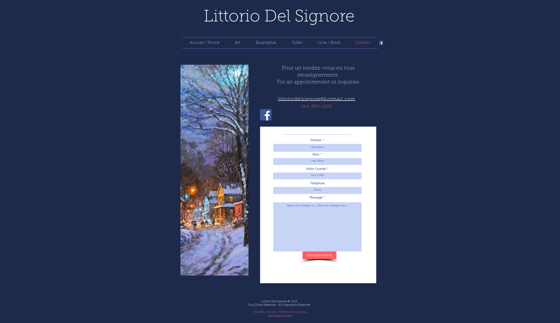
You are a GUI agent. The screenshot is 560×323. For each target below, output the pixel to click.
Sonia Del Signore (280, 315)
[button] (237, 42)
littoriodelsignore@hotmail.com (316, 99)
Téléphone (317, 183)
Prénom (316, 140)
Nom (316, 154)
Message (316, 197)
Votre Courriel (316, 169)
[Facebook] (381, 43)
